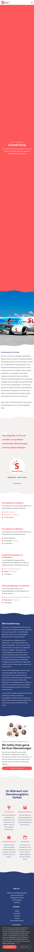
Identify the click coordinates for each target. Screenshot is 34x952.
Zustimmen (9, 947)
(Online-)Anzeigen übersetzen (12, 569)
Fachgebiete (16, 925)
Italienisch (17, 916)
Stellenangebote (17, 900)
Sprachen (16, 906)
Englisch (16, 515)
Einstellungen (24, 947)
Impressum (17, 902)
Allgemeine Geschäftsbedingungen (17, 893)
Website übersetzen (9, 512)
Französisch (17, 913)
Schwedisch (13, 571)
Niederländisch (8, 515)
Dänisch (16, 541)
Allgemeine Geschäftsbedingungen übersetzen (17, 597)
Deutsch (16, 600)
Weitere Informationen (8, 943)
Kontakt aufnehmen (17, 768)
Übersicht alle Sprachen (17, 921)
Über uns (16, 888)
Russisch (17, 918)
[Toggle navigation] (32, 2)
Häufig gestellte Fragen (17, 898)
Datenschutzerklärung (17, 895)
